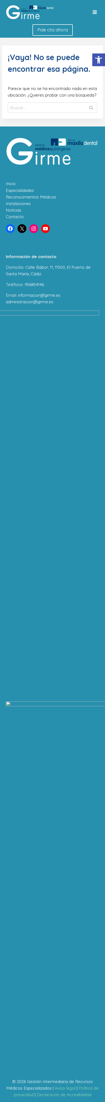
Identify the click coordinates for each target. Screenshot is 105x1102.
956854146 (34, 284)
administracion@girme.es (29, 301)
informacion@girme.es (39, 295)
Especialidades (20, 190)
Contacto (15, 216)
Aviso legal (65, 1088)
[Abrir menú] (94, 12)
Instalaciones (18, 203)
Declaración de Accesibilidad (64, 1094)
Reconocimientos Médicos (31, 196)
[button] (98, 60)
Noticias (13, 210)
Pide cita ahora (52, 30)
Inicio (11, 183)
